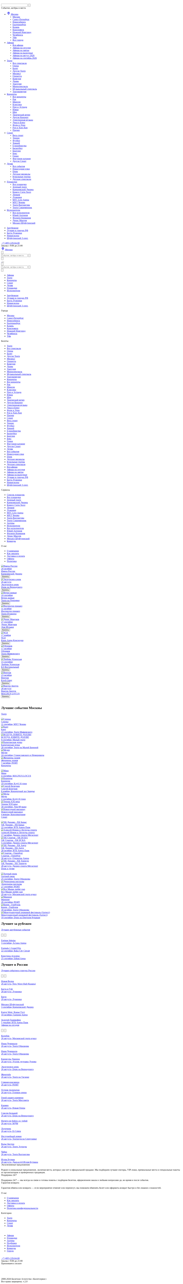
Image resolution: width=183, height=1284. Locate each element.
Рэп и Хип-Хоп (20, 127)
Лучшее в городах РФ (17, 230)
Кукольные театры (22, 176)
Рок (14, 99)
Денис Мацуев (20, 220)
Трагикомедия (19, 91)
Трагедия (17, 84)
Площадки (12, 182)
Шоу (15, 112)
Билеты (5, 577)
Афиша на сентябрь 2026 (25, 58)
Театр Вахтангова (21, 205)
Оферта (10, 558)
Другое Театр (19, 71)
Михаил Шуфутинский (24, 223)
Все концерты (19, 96)
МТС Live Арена (21, 200)
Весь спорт (18, 135)
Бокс (15, 153)
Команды (11, 541)
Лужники (17, 197)
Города (10, 1251)
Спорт (10, 133)
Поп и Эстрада (20, 107)
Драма (16, 81)
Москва (14, 14)
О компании (13, 551)
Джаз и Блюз (19, 122)
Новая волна (13, 235)
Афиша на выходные (23, 53)
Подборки (12, 1243)
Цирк (15, 171)
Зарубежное (12, 228)
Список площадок (16, 495)
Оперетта (17, 76)
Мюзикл (17, 73)
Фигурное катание (22, 158)
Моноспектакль (20, 86)
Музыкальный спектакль (25, 89)
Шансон (17, 102)
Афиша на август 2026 (23, 55)
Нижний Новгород (22, 32)
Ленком (16, 194)
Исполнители (13, 210)
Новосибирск (19, 22)
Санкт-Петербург (21, 19)
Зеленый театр (20, 187)
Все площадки (20, 184)
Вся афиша (18, 45)
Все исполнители (21, 212)
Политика (12, 561)
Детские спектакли (22, 179)
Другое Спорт (19, 161)
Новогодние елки (21, 169)
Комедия (17, 78)
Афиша (10, 42)
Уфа (15, 37)
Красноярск (18, 29)
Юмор (16, 109)
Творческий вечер (21, 115)
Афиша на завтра (21, 50)
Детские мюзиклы (21, 174)
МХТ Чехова (19, 202)
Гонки (16, 156)
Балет (15, 68)
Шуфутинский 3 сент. (17, 238)
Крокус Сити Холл (22, 192)
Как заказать (13, 553)
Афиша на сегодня (22, 48)
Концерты (12, 94)
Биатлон (17, 151)
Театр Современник (22, 207)
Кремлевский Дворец (23, 189)
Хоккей (16, 143)
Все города (18, 40)
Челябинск (18, 35)
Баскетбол (17, 148)
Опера (16, 66)
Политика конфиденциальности (22, 1208)
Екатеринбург (19, 24)
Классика (17, 104)
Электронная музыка (23, 120)
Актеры (10, 523)
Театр (9, 60)
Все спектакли (20, 63)
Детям (10, 164)
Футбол (16, 140)
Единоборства (19, 145)
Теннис (16, 138)
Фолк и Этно (19, 125)
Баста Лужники (14, 233)
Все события (19, 166)
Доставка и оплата (16, 556)
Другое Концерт (20, 117)
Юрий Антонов (20, 215)
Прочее (16, 130)
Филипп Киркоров (22, 218)
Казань (16, 27)
